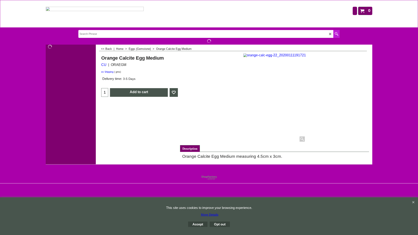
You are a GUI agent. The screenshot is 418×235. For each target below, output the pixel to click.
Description (189, 148)
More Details (209, 214)
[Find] (336, 34)
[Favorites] (174, 92)
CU (103, 65)
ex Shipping (107, 71)
